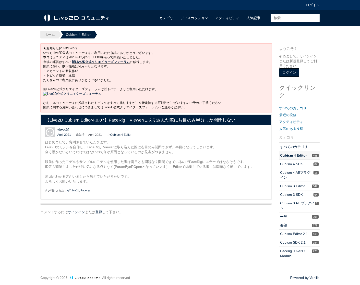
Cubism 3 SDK (298, 195)
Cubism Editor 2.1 (298, 234)
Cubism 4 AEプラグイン (298, 175)
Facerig (85, 190)
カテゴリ (166, 18)
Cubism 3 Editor (298, 186)
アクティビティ (227, 18)
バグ (68, 190)
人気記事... (255, 18)
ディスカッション (194, 18)
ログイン (313, 5)
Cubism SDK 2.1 (298, 242)
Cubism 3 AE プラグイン (298, 205)
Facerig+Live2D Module (298, 253)
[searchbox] (295, 18)
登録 (98, 212)
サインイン (76, 212)
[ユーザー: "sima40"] (50, 132)
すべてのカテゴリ (293, 108)
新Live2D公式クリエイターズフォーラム (101, 62)
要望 (298, 225)
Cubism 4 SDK (298, 164)
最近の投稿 (287, 115)
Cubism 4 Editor (121, 134)
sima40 (63, 130)
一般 (298, 217)
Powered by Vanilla (305, 278)
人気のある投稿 (291, 129)
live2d (75, 190)
